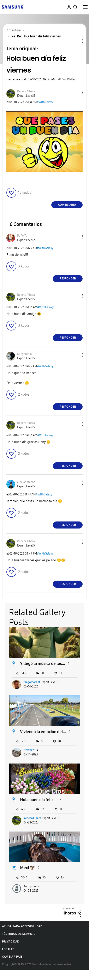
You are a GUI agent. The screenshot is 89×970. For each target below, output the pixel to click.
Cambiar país (12, 956)
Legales (8, 949)
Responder (68, 278)
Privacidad (10, 941)
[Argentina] (12, 7)
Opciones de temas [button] (75, 41)
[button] (75, 92)
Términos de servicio (19, 934)
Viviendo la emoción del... (43, 731)
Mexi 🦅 (27, 867)
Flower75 (29, 750)
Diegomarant (31, 682)
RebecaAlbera (32, 818)
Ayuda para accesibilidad (22, 926)
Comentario (67, 204)
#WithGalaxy (45, 102)
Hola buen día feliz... (38, 799)
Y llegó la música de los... (42, 663)
